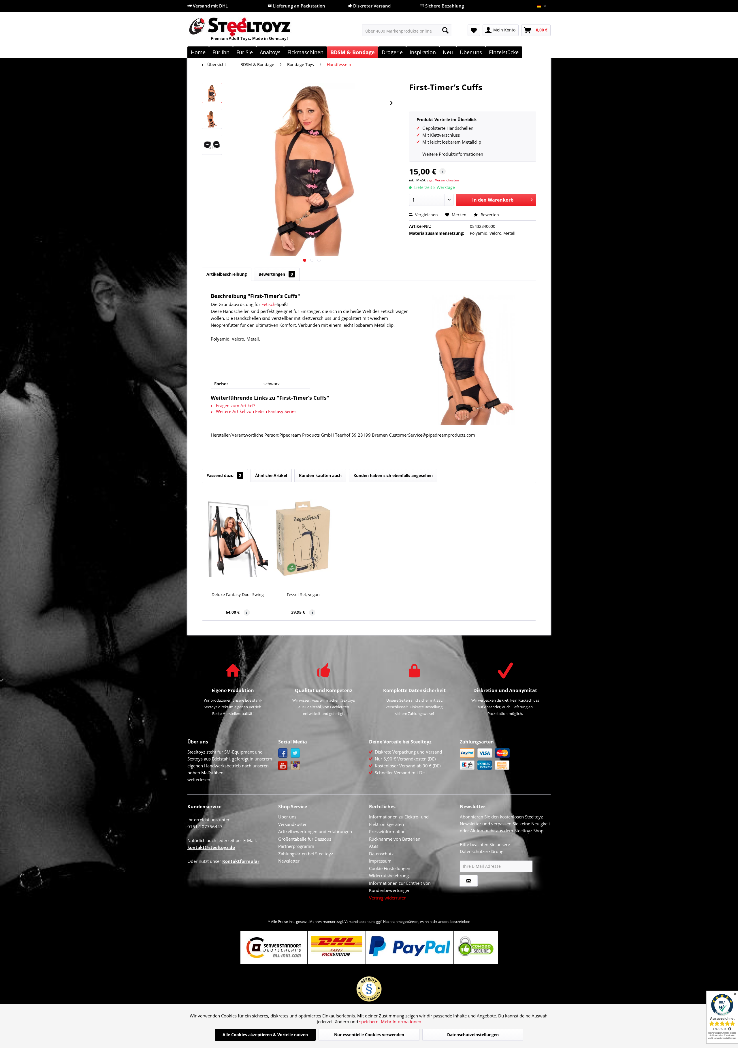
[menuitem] (406, 30)
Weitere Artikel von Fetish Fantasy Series (255, 411)
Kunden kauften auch (320, 475)
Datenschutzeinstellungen (473, 1034)
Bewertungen (276, 274)
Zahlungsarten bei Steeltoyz (305, 854)
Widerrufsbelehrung (389, 875)
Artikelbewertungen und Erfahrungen (315, 831)
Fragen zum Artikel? (235, 405)
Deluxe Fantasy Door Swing (238, 594)
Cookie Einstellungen (389, 868)
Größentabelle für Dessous (304, 839)
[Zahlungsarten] (504, 759)
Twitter (295, 753)
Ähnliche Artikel (271, 475)
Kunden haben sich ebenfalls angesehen (393, 475)
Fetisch (268, 304)
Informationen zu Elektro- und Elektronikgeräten (399, 820)
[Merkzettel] (474, 30)
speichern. (370, 1021)
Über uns (287, 817)
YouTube (283, 765)
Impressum (380, 861)
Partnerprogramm (296, 846)
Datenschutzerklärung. (482, 851)
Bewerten (489, 214)
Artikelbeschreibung (226, 274)
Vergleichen (426, 214)
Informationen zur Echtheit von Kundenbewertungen (400, 886)
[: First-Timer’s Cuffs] (212, 93)
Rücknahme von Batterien (394, 839)
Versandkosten (293, 824)
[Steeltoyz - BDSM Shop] (249, 31)
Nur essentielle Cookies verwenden (369, 1034)
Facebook (283, 753)
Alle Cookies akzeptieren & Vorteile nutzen (265, 1034)
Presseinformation (387, 831)
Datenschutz (381, 854)
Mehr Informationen (401, 1021)
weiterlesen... (200, 779)
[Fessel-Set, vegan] (304, 538)
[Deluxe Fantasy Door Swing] (238, 538)
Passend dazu (223, 475)
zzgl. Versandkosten (443, 180)
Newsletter (289, 861)
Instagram (295, 765)
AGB (373, 846)
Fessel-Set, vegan (303, 594)
